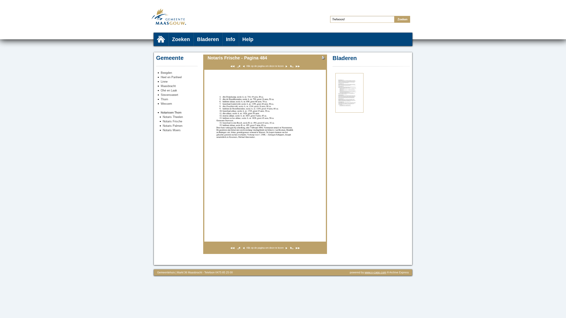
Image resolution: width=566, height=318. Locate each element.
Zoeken (181, 39)
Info (230, 39)
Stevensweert (169, 95)
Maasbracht (168, 86)
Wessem (166, 103)
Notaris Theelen (173, 117)
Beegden (166, 72)
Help (247, 39)
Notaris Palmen (172, 125)
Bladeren (208, 39)
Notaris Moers (172, 130)
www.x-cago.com (375, 272)
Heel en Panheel (171, 77)
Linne (164, 81)
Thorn (164, 99)
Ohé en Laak (169, 90)
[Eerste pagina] (232, 67)
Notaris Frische (172, 121)
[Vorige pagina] (349, 111)
